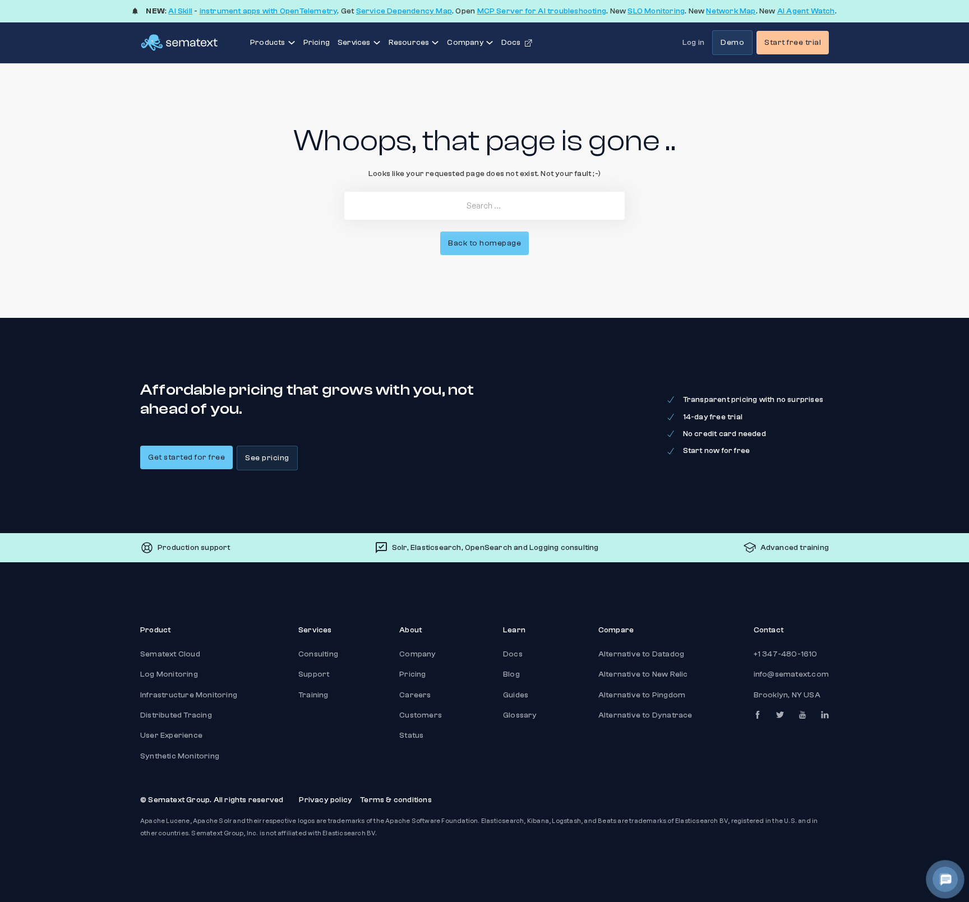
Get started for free (186, 457)
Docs (513, 654)
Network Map (730, 11)
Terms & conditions (396, 799)
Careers (415, 695)
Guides (515, 695)
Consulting (318, 654)
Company (417, 654)
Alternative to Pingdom (641, 695)
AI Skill (180, 11)
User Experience (171, 735)
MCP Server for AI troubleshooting (542, 11)
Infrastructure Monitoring (188, 695)
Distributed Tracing (176, 715)
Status (411, 735)
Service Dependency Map (404, 11)
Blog (511, 674)
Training (313, 695)
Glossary (520, 715)
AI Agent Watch (806, 11)
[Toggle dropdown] (292, 43)
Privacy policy (325, 799)
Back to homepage (484, 243)
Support (313, 674)
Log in (693, 42)
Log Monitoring (169, 674)
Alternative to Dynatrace (645, 715)
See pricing (267, 458)
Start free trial (792, 42)
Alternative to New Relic (643, 674)
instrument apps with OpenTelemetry (269, 11)
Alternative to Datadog (641, 654)
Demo (732, 42)
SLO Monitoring (656, 11)
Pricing (316, 43)
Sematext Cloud (170, 654)
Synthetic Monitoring (179, 756)
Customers (420, 715)
